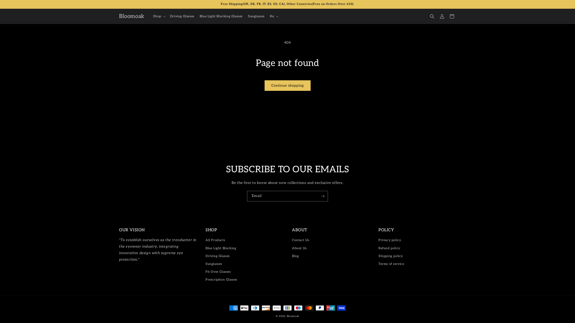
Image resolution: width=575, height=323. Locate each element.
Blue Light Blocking (221, 248)
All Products (215, 240)
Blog (295, 256)
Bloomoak (293, 316)
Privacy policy (389, 240)
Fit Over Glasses (218, 272)
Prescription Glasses (221, 280)
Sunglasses (214, 264)
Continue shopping (287, 85)
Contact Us (300, 240)
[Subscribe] (323, 196)
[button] (158, 16)
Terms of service (391, 264)
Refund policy (389, 248)
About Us (299, 248)
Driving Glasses (218, 256)
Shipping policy (390, 256)
